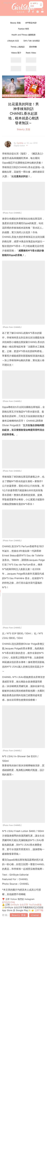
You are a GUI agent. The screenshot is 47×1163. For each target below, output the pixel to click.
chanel (35, 915)
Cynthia (20, 143)
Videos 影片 (16, 53)
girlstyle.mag (8, 902)
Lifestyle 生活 (13, 41)
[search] (42, 9)
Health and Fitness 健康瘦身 (23, 35)
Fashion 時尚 (23, 29)
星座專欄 (33, 47)
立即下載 (38, 910)
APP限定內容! (31, 23)
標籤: (5, 915)
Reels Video (31, 53)
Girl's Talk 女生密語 (32, 41)
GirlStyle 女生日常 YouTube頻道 (26, 904)
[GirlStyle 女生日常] (23, 8)
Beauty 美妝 (15, 23)
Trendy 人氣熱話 (18, 47)
